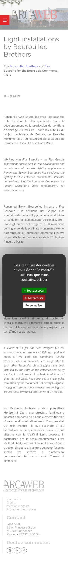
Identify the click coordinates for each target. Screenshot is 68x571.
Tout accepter (35, 290)
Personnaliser (34, 305)
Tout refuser (35, 298)
